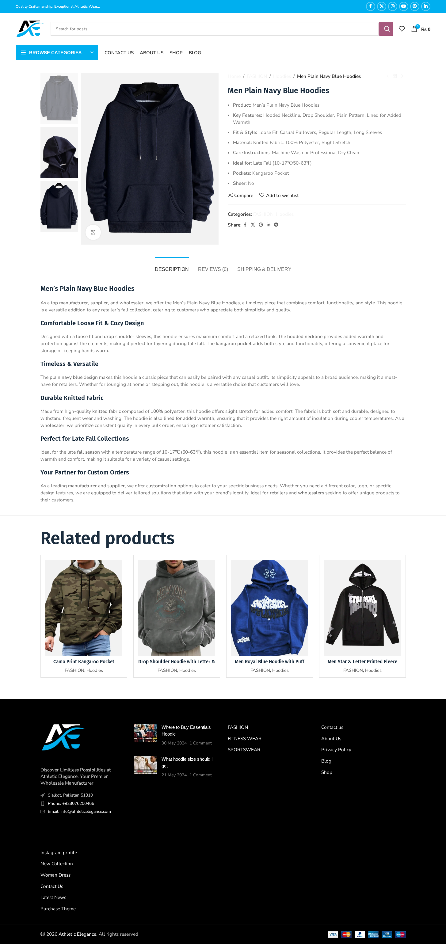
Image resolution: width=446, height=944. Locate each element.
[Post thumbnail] (145, 735)
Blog (326, 761)
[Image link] (63, 736)
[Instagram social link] (392, 6)
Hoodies (282, 76)
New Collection (56, 863)
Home (234, 76)
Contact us (332, 727)
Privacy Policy (336, 749)
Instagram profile (58, 852)
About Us (331, 738)
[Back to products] (394, 76)
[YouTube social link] (403, 6)
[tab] (172, 266)
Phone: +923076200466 (71, 803)
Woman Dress (55, 875)
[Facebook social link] (370, 6)
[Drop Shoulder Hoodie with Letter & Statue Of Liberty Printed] (176, 608)
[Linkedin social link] (425, 6)
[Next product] (402, 76)
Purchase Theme (58, 908)
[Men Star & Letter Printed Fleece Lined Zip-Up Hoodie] (362, 608)
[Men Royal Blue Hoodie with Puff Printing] (269, 608)
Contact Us (51, 886)
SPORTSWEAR (244, 749)
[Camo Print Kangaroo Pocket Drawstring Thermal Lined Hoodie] (83, 608)
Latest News (53, 897)
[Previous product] (387, 76)
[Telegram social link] (276, 225)
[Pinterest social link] (414, 6)
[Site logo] (30, 28)
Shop (326, 772)
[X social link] (381, 6)
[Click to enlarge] (93, 232)
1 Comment (200, 743)
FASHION (257, 76)
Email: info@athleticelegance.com (79, 811)
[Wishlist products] (402, 29)
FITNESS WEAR (244, 738)
